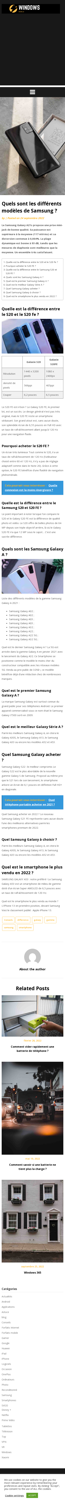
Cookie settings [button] (14, 1495)
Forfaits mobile (10, 1332)
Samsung (7, 1395)
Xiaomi (5, 1457)
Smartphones (9, 1400)
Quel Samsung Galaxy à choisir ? (23, 292)
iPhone (5, 1358)
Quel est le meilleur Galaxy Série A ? (25, 284)
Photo (5, 1384)
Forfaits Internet (10, 1327)
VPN (4, 1441)
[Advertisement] (32, 52)
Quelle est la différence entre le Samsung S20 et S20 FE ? (31, 271)
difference (22, 919)
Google (6, 1343)
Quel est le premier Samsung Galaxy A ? (27, 281)
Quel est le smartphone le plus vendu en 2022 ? (31, 296)
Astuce (5, 1312)
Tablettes (7, 1426)
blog (4, 1317)
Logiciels (6, 1364)
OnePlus (6, 1374)
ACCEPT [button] (32, 1495)
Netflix (5, 1415)
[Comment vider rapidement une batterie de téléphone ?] (32, 1015)
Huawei (6, 1348)
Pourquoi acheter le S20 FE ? (21, 265)
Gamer (5, 1338)
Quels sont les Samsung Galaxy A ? (24, 277)
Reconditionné (9, 1389)
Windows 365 (32, 1272)
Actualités (7, 1296)
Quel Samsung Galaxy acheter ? (23, 288)
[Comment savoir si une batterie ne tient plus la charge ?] (32, 1107)
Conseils (8, 919)
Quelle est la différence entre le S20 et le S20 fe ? (32, 262)
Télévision (7, 1431)
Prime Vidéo (8, 1420)
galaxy (37, 919)
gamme (50, 919)
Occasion (7, 1369)
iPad (4, 1353)
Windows (7, 1452)
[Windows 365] (32, 1220)
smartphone (25, 927)
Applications (8, 1306)
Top (4, 1436)
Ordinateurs (8, 1379)
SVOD (5, 1405)
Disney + (6, 1409)
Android (6, 1301)
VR (3, 1447)
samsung (9, 927)
